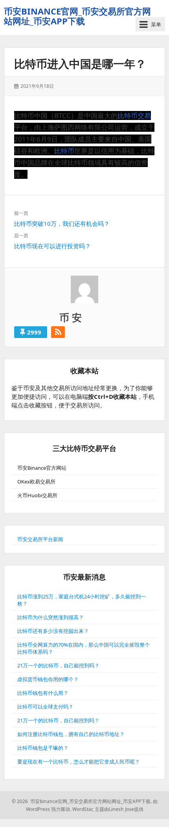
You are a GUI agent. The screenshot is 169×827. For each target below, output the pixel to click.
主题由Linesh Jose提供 (119, 809)
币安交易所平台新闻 (40, 539)
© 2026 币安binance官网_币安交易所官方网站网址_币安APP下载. (82, 801)
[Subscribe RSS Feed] (58, 332)
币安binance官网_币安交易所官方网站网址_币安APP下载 (77, 16)
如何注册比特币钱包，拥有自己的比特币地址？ (71, 734)
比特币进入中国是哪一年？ (80, 63)
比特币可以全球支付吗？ (45, 706)
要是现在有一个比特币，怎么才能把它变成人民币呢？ (78, 761)
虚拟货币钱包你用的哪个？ (48, 679)
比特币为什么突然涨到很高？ (50, 617)
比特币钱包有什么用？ (42, 692)
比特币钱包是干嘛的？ (42, 747)
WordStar (82, 809)
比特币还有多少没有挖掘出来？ (53, 630)
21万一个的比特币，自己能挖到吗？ (58, 665)
